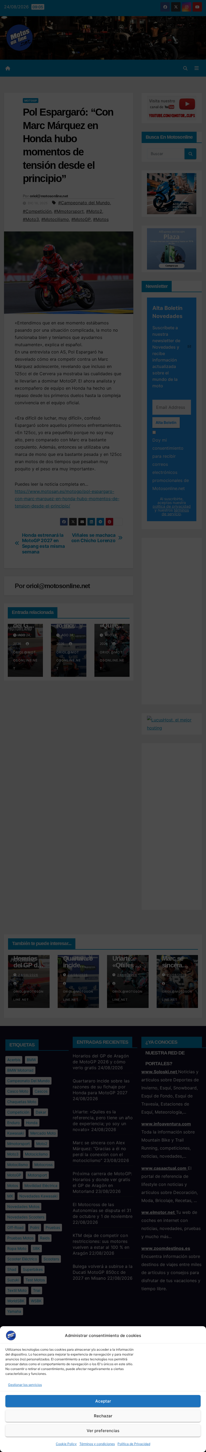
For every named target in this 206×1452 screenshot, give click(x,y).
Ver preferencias (103, 1430)
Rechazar (103, 1415)
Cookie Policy (66, 1444)
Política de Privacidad (133, 1444)
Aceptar (103, 1401)
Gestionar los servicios (25, 1385)
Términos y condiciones (97, 1444)
